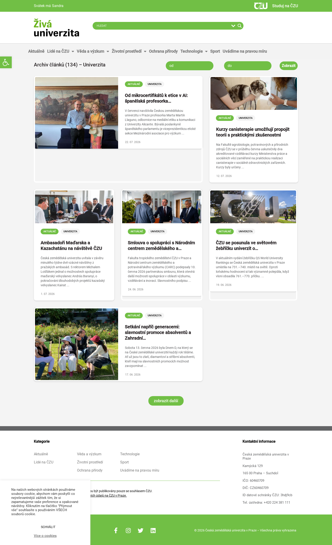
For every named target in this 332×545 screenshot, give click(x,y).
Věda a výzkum (90, 51)
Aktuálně (36, 51)
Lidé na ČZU (58, 51)
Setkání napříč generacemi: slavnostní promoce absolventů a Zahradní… (158, 332)
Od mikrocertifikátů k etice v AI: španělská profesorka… (156, 98)
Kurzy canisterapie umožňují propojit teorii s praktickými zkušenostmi (253, 132)
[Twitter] (140, 530)
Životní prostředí (127, 51)
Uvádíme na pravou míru (245, 51)
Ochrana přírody (163, 51)
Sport (215, 51)
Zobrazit (288, 65)
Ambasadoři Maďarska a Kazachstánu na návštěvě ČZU (71, 245)
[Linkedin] (153, 530)
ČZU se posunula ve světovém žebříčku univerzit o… (246, 245)
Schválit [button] (48, 527)
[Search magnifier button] (239, 26)
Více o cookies (45, 536)
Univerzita (154, 84)
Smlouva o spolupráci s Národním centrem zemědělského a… (161, 245)
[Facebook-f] (116, 530)
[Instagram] (128, 530)
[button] (6, 62)
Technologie (191, 51)
